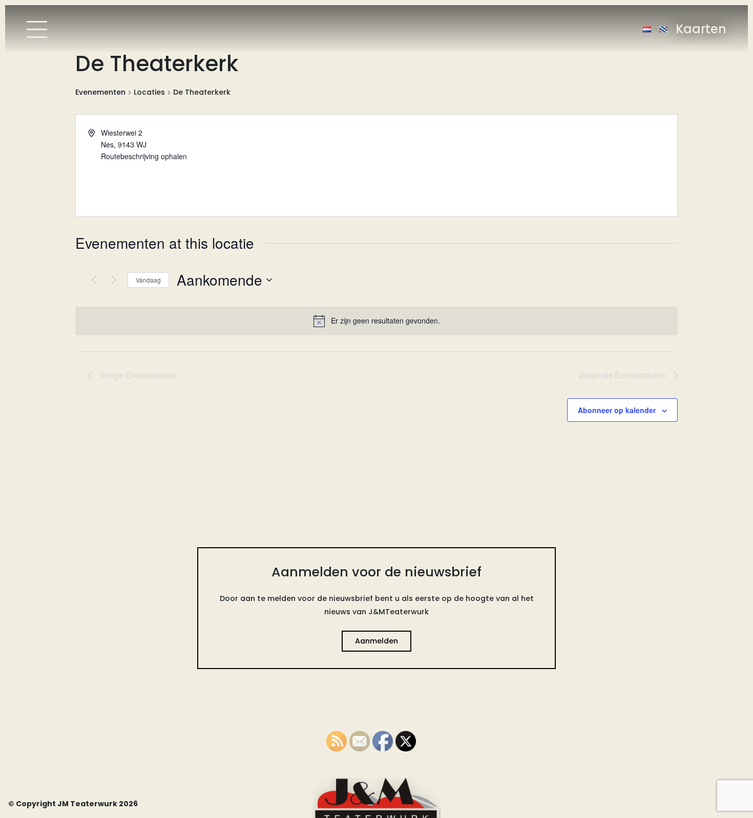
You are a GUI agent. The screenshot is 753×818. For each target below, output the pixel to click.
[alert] (376, 321)
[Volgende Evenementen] (114, 280)
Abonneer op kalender (617, 410)
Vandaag (148, 279)
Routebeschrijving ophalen (144, 156)
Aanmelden (376, 641)
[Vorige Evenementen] (94, 280)
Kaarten (701, 28)
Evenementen (100, 92)
